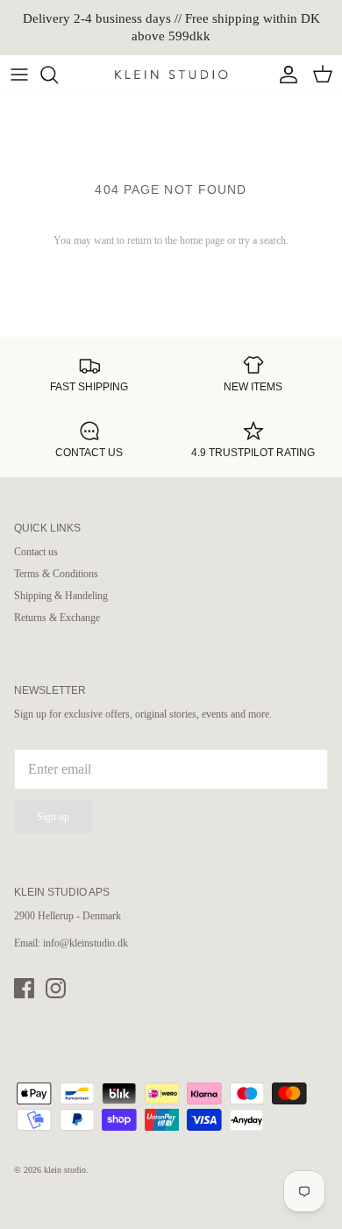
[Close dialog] (323, 536)
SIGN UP (90, 678)
